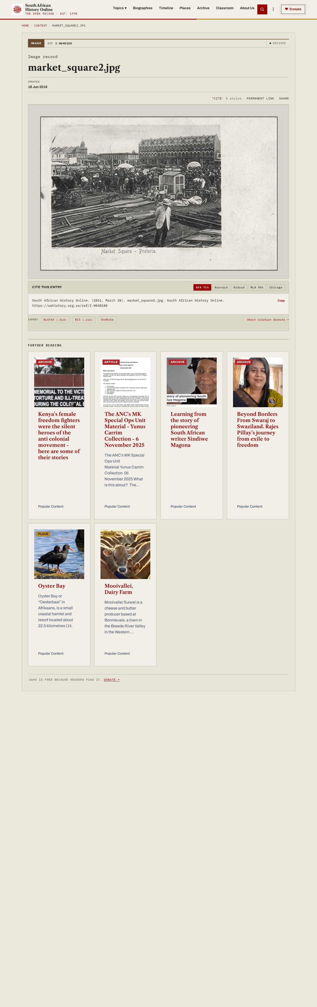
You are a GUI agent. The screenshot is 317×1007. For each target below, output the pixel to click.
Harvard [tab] (221, 287)
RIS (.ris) (84, 319)
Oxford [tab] (239, 287)
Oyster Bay (51, 586)
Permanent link (260, 98)
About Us (247, 8)
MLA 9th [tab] (257, 287)
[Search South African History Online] (262, 9)
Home (25, 25)
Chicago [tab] (275, 287)
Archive (203, 8)
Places (185, 8)
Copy (281, 300)
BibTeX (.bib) (55, 319)
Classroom (225, 8)
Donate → (112, 679)
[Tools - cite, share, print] (273, 9)
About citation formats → (268, 319)
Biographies (143, 8)
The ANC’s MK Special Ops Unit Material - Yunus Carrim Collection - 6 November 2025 (125, 429)
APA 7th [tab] (202, 287)
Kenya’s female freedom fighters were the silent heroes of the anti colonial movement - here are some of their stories (59, 435)
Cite (226, 98)
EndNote (107, 319)
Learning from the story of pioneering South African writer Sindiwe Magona (189, 429)
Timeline (166, 8)
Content (40, 25)
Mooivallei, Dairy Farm (119, 589)
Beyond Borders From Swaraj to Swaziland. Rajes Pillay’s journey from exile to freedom (257, 429)
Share (284, 98)
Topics (120, 8)
